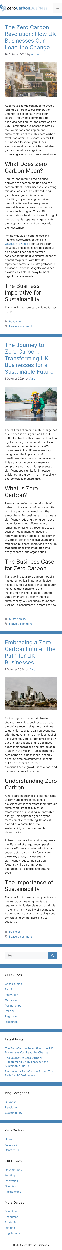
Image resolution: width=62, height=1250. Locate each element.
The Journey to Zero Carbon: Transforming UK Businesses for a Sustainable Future (29, 358)
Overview (11, 1000)
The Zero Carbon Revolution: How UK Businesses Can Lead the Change (30, 37)
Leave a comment (20, 326)
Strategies (11, 1222)
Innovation (11, 994)
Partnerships (13, 1005)
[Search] (52, 955)
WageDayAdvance (16, 243)
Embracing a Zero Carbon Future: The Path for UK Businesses (30, 652)
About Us (11, 1144)
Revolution (15, 321)
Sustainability (17, 618)
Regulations (12, 1016)
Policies (10, 1011)
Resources (11, 1021)
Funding (10, 989)
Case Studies (13, 984)
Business (15, 931)
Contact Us (12, 1150)
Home (8, 1139)
